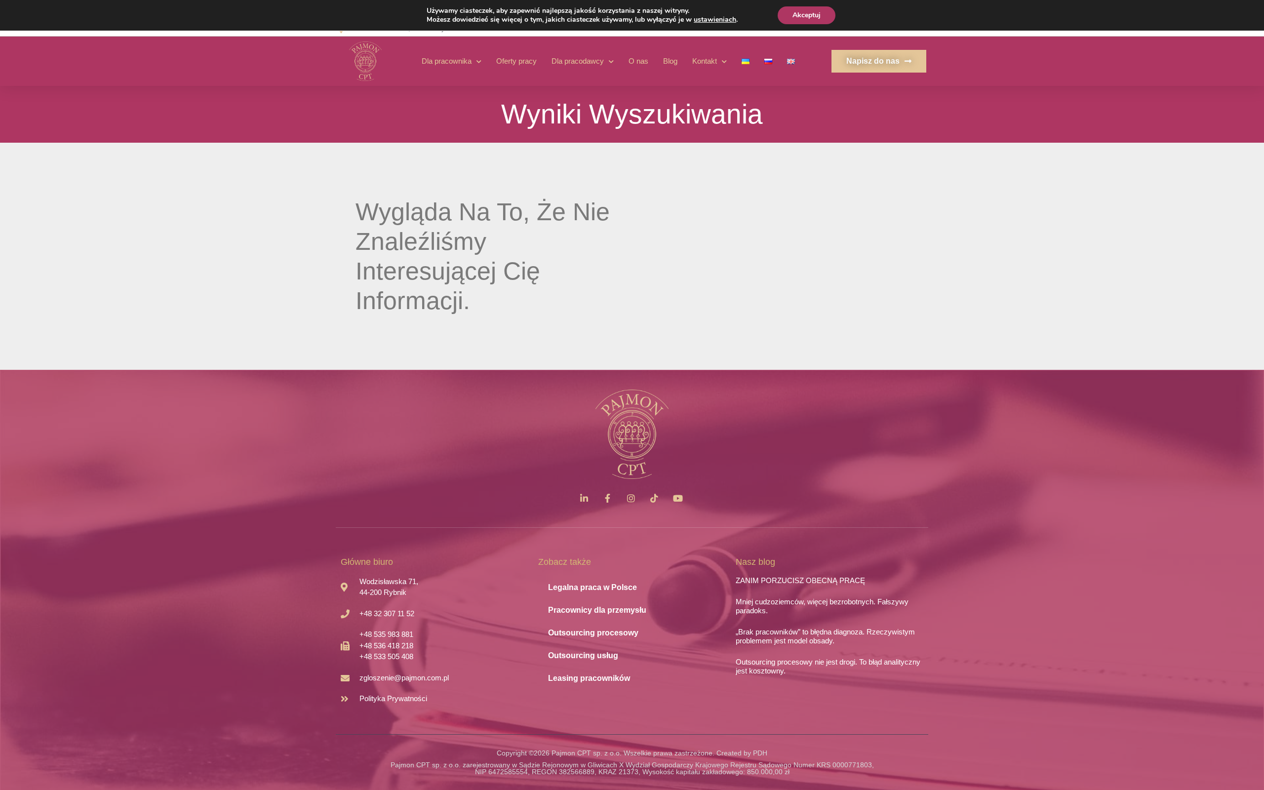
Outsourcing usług (583, 655)
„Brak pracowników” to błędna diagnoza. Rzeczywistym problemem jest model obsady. (825, 636)
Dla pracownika (447, 61)
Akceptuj (806, 15)
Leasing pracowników (589, 678)
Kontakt (704, 61)
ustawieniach (715, 19)
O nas (638, 61)
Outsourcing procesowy (593, 633)
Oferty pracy (516, 61)
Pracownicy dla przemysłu (597, 610)
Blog (670, 61)
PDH (760, 753)
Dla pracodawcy (578, 61)
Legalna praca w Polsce (592, 587)
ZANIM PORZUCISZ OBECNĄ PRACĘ (800, 580)
